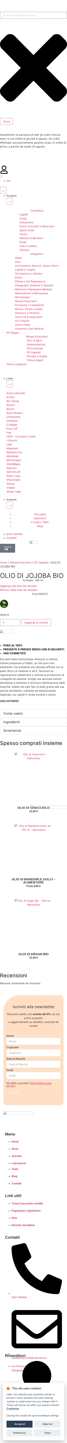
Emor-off (12, 428)
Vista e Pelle (22, 324)
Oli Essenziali (35, 348)
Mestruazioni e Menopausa (31, 293)
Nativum (12, 468)
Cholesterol (14, 416)
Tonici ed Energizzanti (28, 316)
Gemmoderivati (36, 344)
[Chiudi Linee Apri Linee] (10, 383)
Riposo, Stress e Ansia (28, 309)
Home (3, 562)
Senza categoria (17, 364)
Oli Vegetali (34, 352)
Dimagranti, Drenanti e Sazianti (34, 285)
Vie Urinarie (22, 320)
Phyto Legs (13, 475)
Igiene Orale (27, 230)
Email (9, 1070)
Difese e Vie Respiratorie (30, 281)
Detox (18, 277)
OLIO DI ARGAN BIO (34, 954)
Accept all (19, 1424)
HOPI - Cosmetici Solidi (21, 436)
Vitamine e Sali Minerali (29, 328)
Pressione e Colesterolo (29, 305)
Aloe (17, 261)
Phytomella (13, 479)
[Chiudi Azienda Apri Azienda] (10, 504)
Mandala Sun (14, 452)
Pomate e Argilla (37, 356)
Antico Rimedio (16, 393)
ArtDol (11, 397)
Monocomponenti (26, 301)
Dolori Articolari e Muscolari (37, 226)
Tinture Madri (35, 360)
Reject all (47, 1424)
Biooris (11, 405)
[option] (8, 181)
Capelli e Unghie (25, 269)
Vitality (11, 487)
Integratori (36, 253)
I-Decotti (12, 440)
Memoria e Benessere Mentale (33, 289)
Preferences (19, 1433)
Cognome (12, 1047)
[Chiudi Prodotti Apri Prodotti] (10, 201)
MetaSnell (13, 456)
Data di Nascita (15, 1058)
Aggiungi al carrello (36, 622)
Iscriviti (14, 1092)
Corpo (23, 218)
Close (47, 1433)
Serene (11, 483)
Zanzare (24, 250)
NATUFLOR (13, 472)
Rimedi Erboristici (37, 336)
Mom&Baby (13, 464)
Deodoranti (26, 222)
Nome (10, 1035)
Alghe (18, 257)
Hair (9, 432)
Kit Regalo (13, 332)
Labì (9, 444)
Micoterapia (22, 297)
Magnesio (12, 448)
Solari (23, 242)
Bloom (10, 409)
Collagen (12, 424)
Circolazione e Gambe (28, 273)
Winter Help (14, 491)
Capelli (24, 214)
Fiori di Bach (34, 340)
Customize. (13, 1408)
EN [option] (8, 180)
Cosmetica (36, 210)
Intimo (23, 234)
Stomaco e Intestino (27, 313)
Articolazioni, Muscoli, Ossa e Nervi (37, 265)
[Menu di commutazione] (3, 190)
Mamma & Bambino (31, 238)
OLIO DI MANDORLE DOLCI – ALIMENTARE (33, 881)
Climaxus (12, 420)
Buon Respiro (15, 412)
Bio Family (13, 401)
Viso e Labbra (28, 246)
